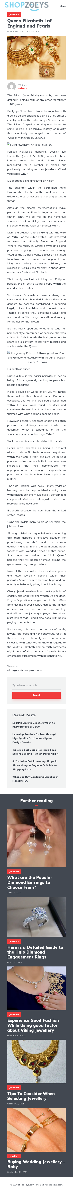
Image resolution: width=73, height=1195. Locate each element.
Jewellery (14, 14)
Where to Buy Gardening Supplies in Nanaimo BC (35, 778)
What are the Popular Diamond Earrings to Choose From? (29, 882)
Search (36, 695)
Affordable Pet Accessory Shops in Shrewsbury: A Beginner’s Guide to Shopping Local (34, 765)
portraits (35, 670)
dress (24, 670)
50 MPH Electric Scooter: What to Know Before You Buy (33, 724)
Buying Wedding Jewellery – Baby (36, 1164)
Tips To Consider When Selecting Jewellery (31, 1096)
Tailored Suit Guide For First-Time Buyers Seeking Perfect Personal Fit (35, 751)
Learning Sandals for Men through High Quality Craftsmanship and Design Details (34, 738)
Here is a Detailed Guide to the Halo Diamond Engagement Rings (35, 952)
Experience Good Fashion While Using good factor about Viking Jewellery (33, 1025)
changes (13, 670)
